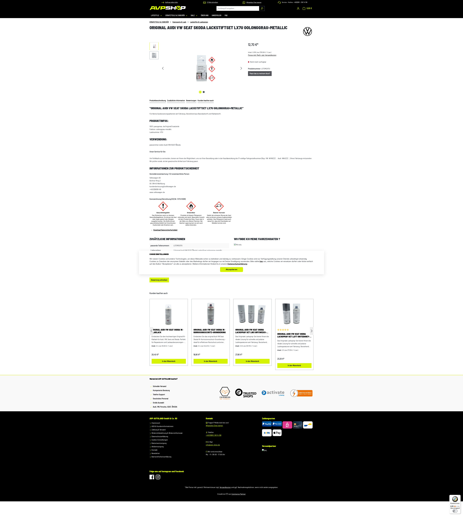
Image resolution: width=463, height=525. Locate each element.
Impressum (155, 423)
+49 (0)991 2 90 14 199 (213, 435)
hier (261, 261)
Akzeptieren (231, 269)
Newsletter (155, 453)
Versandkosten (225, 487)
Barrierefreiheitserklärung (161, 457)
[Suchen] (262, 8)
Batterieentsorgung (159, 443)
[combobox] (237, 8)
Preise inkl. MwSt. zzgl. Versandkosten (262, 55)
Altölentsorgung (157, 447)
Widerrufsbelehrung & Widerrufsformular (167, 433)
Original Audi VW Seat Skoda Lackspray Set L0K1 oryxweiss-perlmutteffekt (250, 331)
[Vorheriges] (163, 68)
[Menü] (459, 496)
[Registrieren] (298, 8)
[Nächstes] (241, 68)
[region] (196, 68)
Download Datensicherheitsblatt (165, 230)
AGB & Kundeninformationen (162, 426)
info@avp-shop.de (213, 445)
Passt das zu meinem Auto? (260, 74)
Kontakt (154, 450)
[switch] (455, 511)
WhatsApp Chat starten (214, 426)
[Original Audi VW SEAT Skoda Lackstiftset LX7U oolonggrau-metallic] (202, 68)
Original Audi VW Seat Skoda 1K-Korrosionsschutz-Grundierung (210, 331)
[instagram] (158, 478)
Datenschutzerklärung (159, 436)
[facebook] (152, 478)
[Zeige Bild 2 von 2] (204, 92)
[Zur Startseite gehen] (168, 8)
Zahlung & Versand (158, 430)
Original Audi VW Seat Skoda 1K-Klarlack (167, 331)
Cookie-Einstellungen (159, 440)
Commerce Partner (239, 494)
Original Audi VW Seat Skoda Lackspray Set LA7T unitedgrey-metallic (293, 335)
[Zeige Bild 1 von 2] (200, 92)
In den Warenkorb (168, 361)
